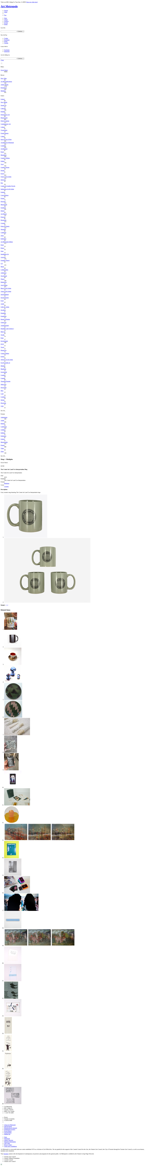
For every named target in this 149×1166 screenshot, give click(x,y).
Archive (6, 21)
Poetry (2, 152)
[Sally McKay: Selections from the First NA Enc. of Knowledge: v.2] (8, 1086)
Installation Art (5, 254)
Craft (2, 393)
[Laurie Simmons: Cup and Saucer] (12, 664)
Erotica (3, 356)
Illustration (3, 155)
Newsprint (3, 387)
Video (2, 448)
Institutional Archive (9, 1129)
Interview (3, 180)
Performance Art (5, 114)
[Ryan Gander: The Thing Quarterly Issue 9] (17, 893)
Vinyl (2, 164)
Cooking (3, 397)
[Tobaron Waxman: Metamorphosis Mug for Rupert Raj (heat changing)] (12, 647)
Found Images (4, 133)
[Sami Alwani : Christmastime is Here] (10, 629)
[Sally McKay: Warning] (8, 1033)
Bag (2, 183)
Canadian (3, 145)
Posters (3, 445)
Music (2, 266)
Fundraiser (3, 316)
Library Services (8, 1140)
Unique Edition (5, 353)
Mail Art (3, 331)
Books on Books (5, 319)
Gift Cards (7, 1143)
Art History (4, 214)
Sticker (2, 400)
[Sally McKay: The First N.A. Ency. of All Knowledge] (8, 1051)
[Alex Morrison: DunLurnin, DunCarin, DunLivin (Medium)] (13, 699)
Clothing (3, 429)
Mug (2, 390)
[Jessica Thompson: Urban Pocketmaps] (12, 1103)
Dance (2, 248)
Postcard (3, 217)
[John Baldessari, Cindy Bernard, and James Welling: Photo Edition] (21, 910)
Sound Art (3, 105)
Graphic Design (5, 167)
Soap (2, 251)
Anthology (4, 273)
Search (6, 10)
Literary (3, 99)
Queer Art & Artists (6, 176)
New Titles (4, 78)
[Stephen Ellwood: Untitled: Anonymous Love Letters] (12, 980)
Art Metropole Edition (7, 242)
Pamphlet (3, 313)
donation (6, 1154)
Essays (2, 173)
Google (6, 43)
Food (2, 300)
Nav (5, 15)
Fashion (3, 192)
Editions (3, 433)
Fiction (2, 198)
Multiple (3, 366)
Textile (2, 335)
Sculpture (3, 207)
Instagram (6, 51)
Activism (3, 257)
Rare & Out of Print (6, 139)
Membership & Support (10, 1128)
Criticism (3, 108)
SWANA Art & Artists (7, 359)
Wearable (3, 229)
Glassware (3, 322)
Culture (3, 136)
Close (2, 60)
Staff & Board (8, 1126)
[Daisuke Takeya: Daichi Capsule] (11, 822)
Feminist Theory (5, 260)
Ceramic (3, 223)
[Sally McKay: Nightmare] (8, 1068)
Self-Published (5, 294)
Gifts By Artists (5, 307)
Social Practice (5, 297)
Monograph (4, 204)
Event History (8, 1131)
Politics (3, 161)
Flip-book (3, 403)
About (6, 19)
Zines (2, 235)
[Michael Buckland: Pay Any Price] (12, 963)
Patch (2, 245)
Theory (3, 279)
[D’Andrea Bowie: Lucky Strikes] (11, 770)
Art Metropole (9, 6)
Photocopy (4, 350)
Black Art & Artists (6, 288)
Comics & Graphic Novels (8, 186)
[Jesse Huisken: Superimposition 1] (39, 840)
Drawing (3, 201)
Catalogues (4, 426)
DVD (2, 344)
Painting (3, 111)
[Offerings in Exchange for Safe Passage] (17, 734)
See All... (3, 410)
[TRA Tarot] (12, 787)
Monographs (4, 442)
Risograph (3, 220)
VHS (2, 406)
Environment (4, 341)
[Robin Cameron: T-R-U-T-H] (17, 805)
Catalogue (3, 232)
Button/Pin (4, 282)
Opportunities (8, 1132)
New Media (4, 102)
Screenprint (4, 372)
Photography (4, 118)
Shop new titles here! (32, 2)
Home (6, 24)
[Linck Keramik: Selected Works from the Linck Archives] (12, 875)
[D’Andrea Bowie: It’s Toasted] (10, 752)
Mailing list (7, 1134)
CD (2, 263)
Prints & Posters (5, 226)
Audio (2, 304)
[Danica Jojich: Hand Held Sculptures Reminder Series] (12, 1016)
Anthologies (4, 417)
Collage (3, 127)
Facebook (6, 40)
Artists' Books (4, 84)
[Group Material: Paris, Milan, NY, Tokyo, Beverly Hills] (11, 998)
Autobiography (5, 325)
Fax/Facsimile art (5, 362)
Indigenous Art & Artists (7, 189)
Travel (2, 347)
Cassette (3, 378)
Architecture (4, 149)
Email (5, 41)
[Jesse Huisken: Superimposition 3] (39, 945)
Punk (2, 338)
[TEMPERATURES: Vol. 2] (11, 857)
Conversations (4, 195)
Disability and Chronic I (7, 328)
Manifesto (3, 369)
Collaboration (4, 269)
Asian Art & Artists (6, 291)
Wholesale (7, 1138)
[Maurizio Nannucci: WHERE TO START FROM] (12, 928)
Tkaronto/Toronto (5, 381)
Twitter (6, 38)
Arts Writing (4, 285)
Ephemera (3, 238)
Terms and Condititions (10, 1146)
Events (6, 23)
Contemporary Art (6, 124)
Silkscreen (3, 384)
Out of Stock (4, 70)
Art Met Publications (6, 81)
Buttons (3, 423)
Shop (5, 18)
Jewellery (3, 310)
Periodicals (4, 87)
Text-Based (4, 276)
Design (3, 170)
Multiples (3, 91)
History (3, 211)
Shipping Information (10, 1141)
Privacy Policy (8, 1145)
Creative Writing (5, 158)
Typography (4, 130)
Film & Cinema (5, 121)
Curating (3, 375)
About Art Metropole (10, 1125)
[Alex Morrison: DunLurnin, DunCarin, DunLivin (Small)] (13, 717)
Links (5, 12)
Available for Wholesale (7, 142)
